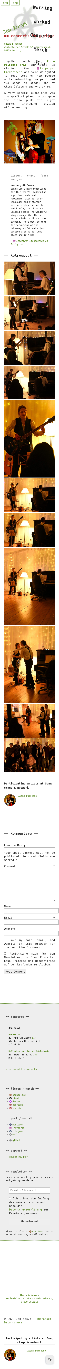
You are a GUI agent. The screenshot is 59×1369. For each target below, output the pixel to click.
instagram (18, 1128)
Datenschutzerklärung (25, 1209)
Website (10, 928)
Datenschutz (13, 1322)
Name (29, 906)
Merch (40, 49)
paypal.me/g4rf (18, 1157)
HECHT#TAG (14, 1034)
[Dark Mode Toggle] (49, 1359)
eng (15, 2)
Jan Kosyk (15, 28)
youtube (17, 1108)
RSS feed (37, 1231)
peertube (17, 1104)
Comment (29, 866)
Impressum (44, 1318)
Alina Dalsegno (27, 796)
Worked (41, 21)
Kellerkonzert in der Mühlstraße (29, 1051)
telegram (17, 1131)
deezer (16, 1101)
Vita (40, 63)
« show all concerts (21, 1069)
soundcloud (19, 1095)
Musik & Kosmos (13, 43)
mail (15, 1134)
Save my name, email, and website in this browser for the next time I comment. (29, 944)
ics (34, 1038)
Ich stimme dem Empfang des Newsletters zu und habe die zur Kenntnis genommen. (29, 1206)
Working (43, 7)
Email (29, 917)
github (16, 1140)
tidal (15, 1098)
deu (5, 2)
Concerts (41, 35)
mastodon (17, 1124)
